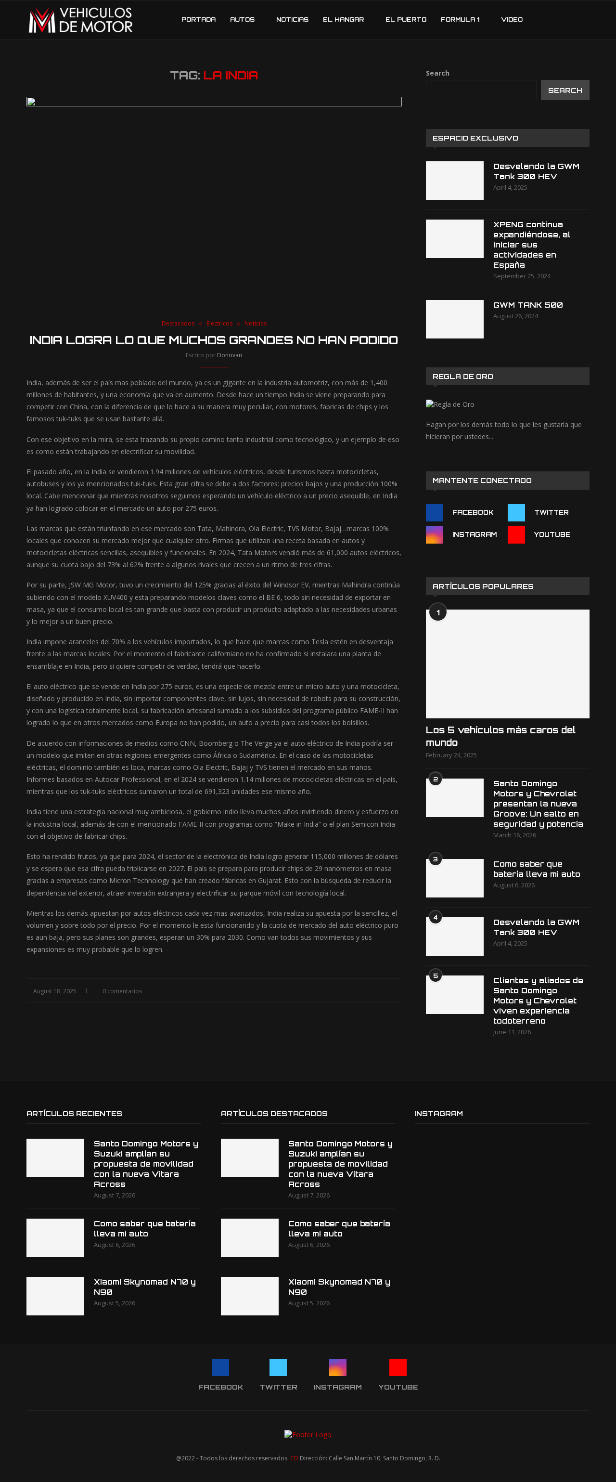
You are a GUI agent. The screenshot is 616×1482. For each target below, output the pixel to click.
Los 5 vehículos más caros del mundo (501, 736)
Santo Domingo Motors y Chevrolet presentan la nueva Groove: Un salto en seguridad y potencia (538, 804)
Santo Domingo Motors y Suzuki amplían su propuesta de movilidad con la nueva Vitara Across (146, 1164)
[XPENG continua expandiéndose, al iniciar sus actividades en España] (455, 239)
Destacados (178, 323)
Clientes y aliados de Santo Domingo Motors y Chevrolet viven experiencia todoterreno (538, 1001)
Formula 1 (460, 19)
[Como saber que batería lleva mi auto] (455, 878)
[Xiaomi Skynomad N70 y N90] (55, 1296)
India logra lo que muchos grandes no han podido (214, 340)
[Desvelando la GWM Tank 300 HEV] (455, 180)
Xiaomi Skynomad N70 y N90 (145, 1287)
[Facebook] (539, 19)
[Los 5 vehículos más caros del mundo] (508, 664)
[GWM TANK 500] (455, 319)
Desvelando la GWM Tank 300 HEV (536, 171)
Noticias (292, 19)
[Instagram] (560, 19)
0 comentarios (122, 991)
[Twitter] (549, 19)
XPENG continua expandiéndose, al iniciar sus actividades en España (532, 245)
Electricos (219, 323)
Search (437, 73)
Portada (198, 19)
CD (294, 1458)
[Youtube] (570, 19)
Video (512, 19)
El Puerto (405, 19)
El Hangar (343, 19)
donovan (229, 355)
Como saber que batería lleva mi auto (536, 869)
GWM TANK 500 (528, 305)
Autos (242, 19)
